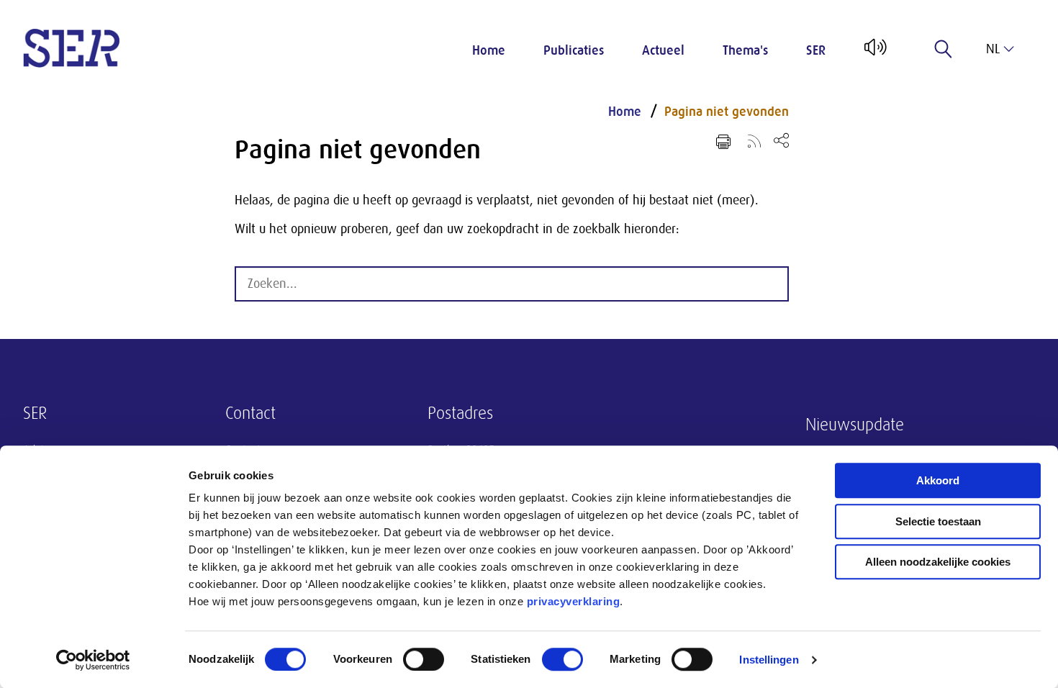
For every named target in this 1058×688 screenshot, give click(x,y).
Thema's (745, 50)
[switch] (423, 659)
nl (993, 49)
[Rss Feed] (754, 140)
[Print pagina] (723, 142)
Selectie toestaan (938, 521)
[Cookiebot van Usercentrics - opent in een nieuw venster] (93, 660)
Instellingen (768, 659)
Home (488, 50)
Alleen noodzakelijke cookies (937, 562)
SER (816, 50)
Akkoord (937, 480)
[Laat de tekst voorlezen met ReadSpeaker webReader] (874, 52)
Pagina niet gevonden (726, 111)
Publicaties (573, 50)
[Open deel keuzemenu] (781, 140)
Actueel (663, 50)
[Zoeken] (943, 49)
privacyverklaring (573, 601)
